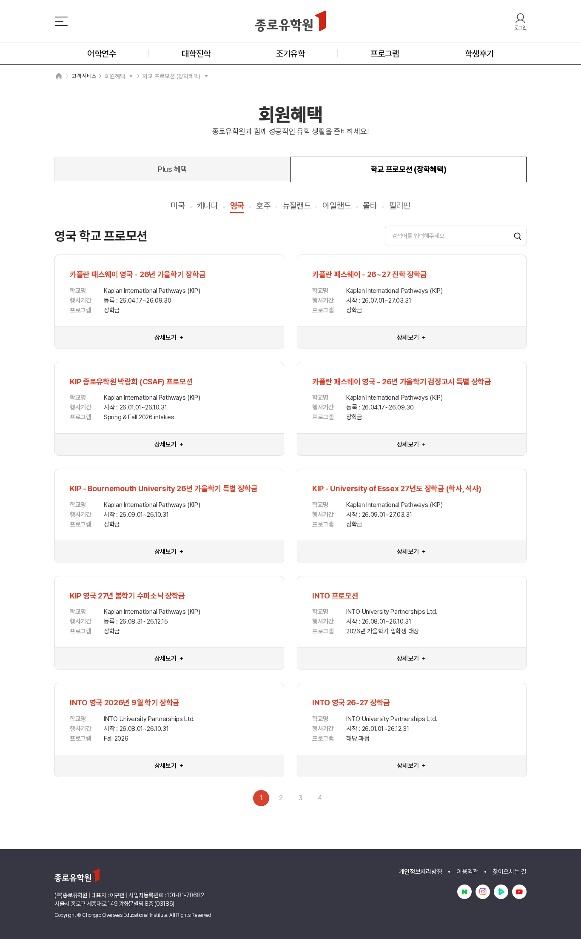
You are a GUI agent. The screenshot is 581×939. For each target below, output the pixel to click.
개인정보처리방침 (420, 872)
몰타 (370, 205)
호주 (263, 205)
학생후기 (479, 54)
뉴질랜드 (296, 205)
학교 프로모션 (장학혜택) (171, 76)
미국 (178, 205)
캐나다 (207, 205)
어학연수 (101, 54)
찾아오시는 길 (510, 872)
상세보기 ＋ (169, 337)
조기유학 (290, 54)
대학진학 (196, 54)
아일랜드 (336, 205)
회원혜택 (115, 76)
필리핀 (399, 205)
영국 (237, 205)
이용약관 (467, 872)
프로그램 (384, 54)
